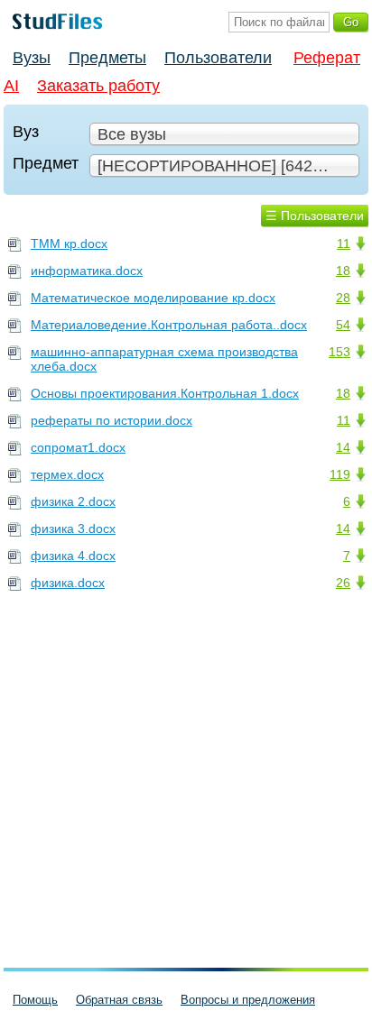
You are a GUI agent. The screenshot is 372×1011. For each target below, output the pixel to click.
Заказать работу (98, 86)
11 (343, 243)
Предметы (107, 58)
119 (340, 474)
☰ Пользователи (314, 215)
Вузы (32, 58)
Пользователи (218, 58)
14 (343, 447)
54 (343, 324)
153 (339, 352)
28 (343, 297)
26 (343, 582)
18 (343, 270)
